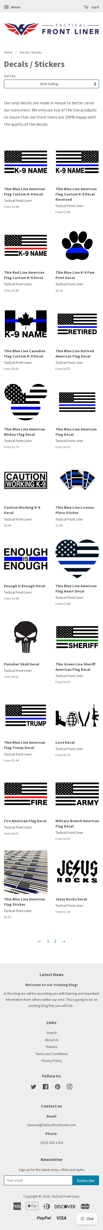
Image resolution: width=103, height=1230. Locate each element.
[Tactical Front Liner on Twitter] (33, 1088)
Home (8, 52)
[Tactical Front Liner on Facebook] (46, 1088)
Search (51, 1033)
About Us (51, 1040)
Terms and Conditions (51, 1054)
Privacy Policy (51, 1061)
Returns (51, 1047)
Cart (95, 7)
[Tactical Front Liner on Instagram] (69, 1088)
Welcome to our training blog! (51, 985)
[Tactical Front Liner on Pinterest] (57, 1088)
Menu (15, 7)
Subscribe (86, 1180)
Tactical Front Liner (65, 1196)
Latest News (52, 974)
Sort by (10, 75)
